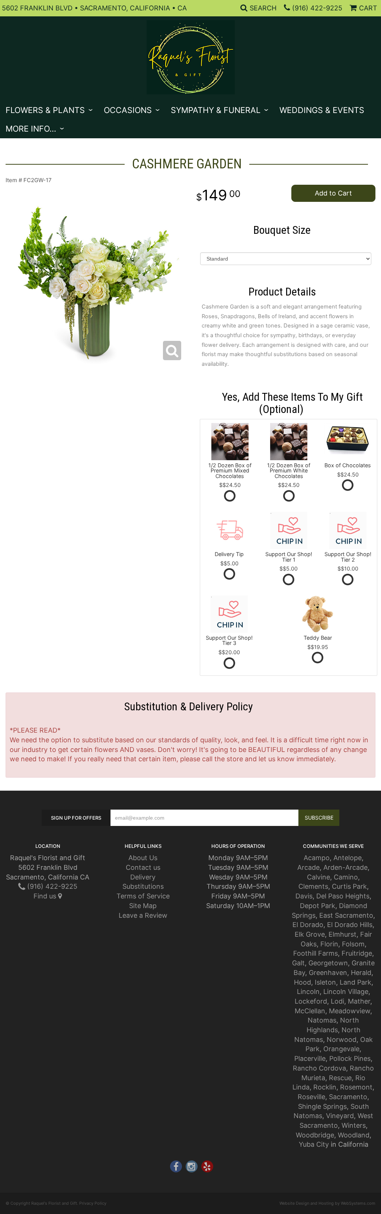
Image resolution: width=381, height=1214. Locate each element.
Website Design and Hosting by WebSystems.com (327, 1203)
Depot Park (317, 906)
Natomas (322, 1020)
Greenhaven (328, 972)
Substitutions (143, 886)
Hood (302, 982)
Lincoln (308, 991)
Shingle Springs (322, 1106)
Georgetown (328, 963)
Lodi (337, 1001)
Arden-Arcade (345, 867)
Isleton (325, 982)
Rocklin (324, 1087)
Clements (313, 886)
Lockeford (311, 1001)
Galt (298, 963)
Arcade (308, 867)
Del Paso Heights (342, 896)
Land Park (355, 982)
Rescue (340, 1078)
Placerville (310, 1058)
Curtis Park (349, 886)
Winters (354, 1125)
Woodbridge (315, 1135)
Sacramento (348, 1097)
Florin (329, 944)
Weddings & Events (321, 110)
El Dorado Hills (349, 925)
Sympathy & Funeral (215, 110)
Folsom (353, 944)
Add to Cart (333, 193)
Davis (304, 896)
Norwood (341, 1039)
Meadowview (349, 1011)
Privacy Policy (92, 1203)
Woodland (353, 1135)
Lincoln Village (345, 991)
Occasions (128, 110)
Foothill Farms (315, 953)
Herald (361, 972)
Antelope (347, 858)
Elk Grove (310, 934)
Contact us (143, 867)
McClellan (310, 1011)
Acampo (317, 858)
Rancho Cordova (319, 1068)
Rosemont (356, 1087)
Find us (45, 896)
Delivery (143, 877)
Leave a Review (143, 915)
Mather (359, 1001)
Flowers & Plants (45, 110)
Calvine (318, 877)
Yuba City (314, 1144)
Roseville (311, 1097)
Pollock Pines (350, 1058)
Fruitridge (357, 953)
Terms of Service (143, 896)
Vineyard (340, 1116)
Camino (346, 877)
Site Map (143, 906)
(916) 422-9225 (317, 8)
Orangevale (341, 1049)
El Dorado (307, 925)
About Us (142, 858)
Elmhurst (342, 934)
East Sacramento (346, 915)
